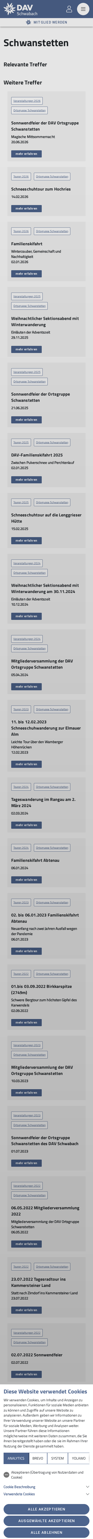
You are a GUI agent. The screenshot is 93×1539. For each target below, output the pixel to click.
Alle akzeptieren (46, 1509)
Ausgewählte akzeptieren (46, 1521)
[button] (46, 1486)
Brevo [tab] (37, 1458)
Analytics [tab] (16, 1458)
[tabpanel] (46, 1482)
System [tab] (57, 1458)
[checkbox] (46, 1475)
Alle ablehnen (46, 1532)
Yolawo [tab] (79, 1458)
